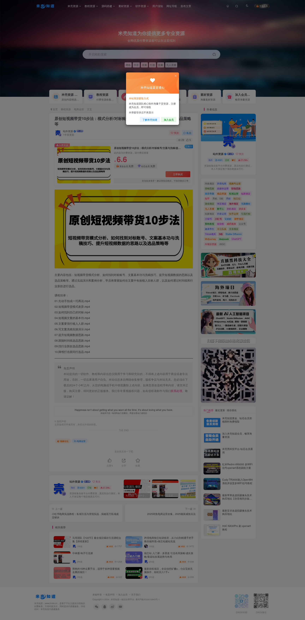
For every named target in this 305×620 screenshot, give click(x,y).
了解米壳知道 (149, 119)
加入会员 (169, 119)
